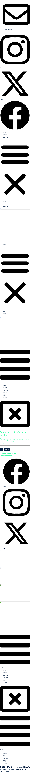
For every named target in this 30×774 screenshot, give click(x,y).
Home (4, 132)
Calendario (5, 241)
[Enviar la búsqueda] (1, 449)
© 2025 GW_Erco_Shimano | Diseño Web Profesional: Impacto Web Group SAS (15, 769)
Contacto (5, 246)
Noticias (5, 134)
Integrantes (5, 135)
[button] (15, 169)
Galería (4, 244)
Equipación (5, 137)
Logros (4, 242)
